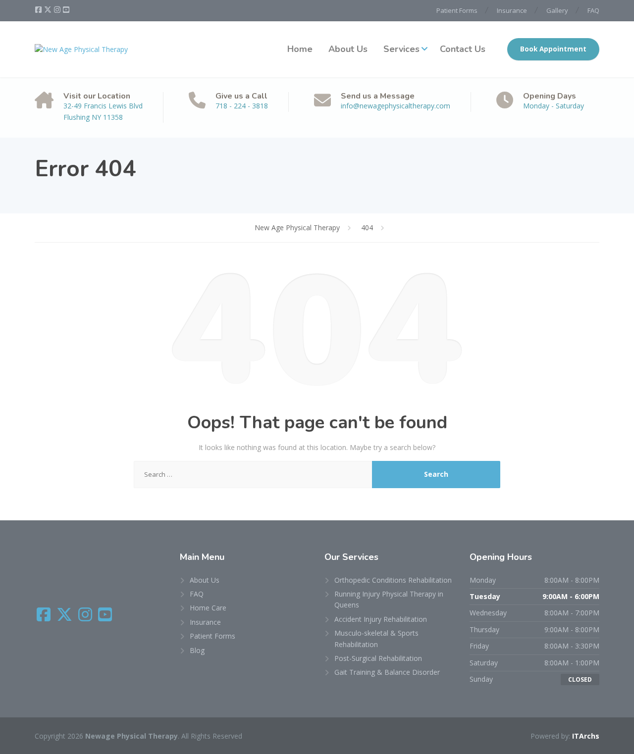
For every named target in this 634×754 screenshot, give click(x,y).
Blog (197, 650)
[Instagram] (58, 9)
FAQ (593, 10)
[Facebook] (39, 9)
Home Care (208, 607)
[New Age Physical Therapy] (81, 49)
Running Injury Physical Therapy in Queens (388, 599)
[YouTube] (66, 9)
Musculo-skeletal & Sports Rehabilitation (376, 638)
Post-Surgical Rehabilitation (378, 658)
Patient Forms (456, 10)
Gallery (557, 10)
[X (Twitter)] (48, 9)
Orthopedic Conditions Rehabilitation (393, 580)
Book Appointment (553, 49)
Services (401, 49)
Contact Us (462, 49)
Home (300, 49)
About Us (348, 49)
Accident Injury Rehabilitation (380, 619)
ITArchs (585, 736)
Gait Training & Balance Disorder (387, 672)
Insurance (512, 10)
